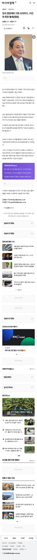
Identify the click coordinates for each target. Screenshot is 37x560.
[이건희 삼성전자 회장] (18, 52)
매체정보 (22, 549)
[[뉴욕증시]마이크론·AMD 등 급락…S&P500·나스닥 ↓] (29, 443)
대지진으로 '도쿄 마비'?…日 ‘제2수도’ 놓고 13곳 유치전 (24, 496)
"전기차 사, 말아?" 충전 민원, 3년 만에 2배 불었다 (24, 283)
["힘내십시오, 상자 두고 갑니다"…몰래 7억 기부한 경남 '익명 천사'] (29, 434)
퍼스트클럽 (5, 546)
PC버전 (23, 538)
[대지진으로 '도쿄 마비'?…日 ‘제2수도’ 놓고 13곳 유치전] (8, 499)
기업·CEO (11, 9)
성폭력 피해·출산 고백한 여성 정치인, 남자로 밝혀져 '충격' (24, 515)
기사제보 (18, 546)
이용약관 (15, 549)
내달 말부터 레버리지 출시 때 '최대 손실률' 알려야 (24, 247)
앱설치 (14, 538)
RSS (24, 546)
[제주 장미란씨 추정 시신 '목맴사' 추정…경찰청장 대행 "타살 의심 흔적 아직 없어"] (29, 453)
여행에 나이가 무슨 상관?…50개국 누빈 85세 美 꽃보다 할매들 (25, 486)
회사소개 (4, 543)
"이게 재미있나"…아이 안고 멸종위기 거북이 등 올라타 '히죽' (18, 173)
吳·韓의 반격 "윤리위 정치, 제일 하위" (25, 506)
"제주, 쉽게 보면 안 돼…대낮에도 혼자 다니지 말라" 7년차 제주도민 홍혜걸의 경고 (13, 423)
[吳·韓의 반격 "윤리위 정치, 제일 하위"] (8, 509)
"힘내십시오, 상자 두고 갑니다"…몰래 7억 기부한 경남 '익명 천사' (13, 432)
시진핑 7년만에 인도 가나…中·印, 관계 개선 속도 (23, 256)
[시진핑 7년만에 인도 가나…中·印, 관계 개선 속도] (7, 259)
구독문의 (12, 546)
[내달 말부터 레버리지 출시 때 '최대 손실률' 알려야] (7, 250)
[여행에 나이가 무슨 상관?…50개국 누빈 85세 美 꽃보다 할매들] (8, 490)
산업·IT (4, 9)
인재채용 (20, 543)
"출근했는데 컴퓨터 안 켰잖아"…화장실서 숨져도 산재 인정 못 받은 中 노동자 (18, 177)
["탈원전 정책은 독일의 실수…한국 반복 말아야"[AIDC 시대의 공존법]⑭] (7, 268)
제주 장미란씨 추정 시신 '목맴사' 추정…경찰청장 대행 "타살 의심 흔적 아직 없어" (13, 451)
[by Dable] (32, 461)
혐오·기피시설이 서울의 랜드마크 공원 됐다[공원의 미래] (24, 274)
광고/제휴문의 (12, 543)
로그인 (6, 538)
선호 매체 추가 (9, 28)
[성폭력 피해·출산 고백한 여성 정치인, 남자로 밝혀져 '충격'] (8, 519)
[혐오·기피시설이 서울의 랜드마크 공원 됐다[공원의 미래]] (7, 277)
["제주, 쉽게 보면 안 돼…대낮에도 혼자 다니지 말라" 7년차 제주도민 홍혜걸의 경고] (29, 425)
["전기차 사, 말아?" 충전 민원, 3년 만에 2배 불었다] (7, 286)
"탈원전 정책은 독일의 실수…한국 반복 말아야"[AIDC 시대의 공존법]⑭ (24, 265)
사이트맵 (31, 538)
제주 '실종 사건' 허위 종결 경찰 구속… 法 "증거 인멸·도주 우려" (18, 169)
